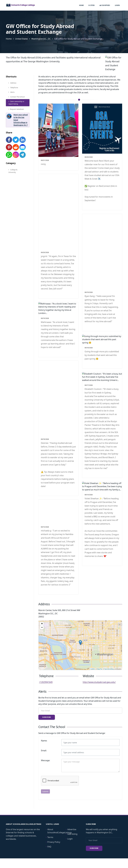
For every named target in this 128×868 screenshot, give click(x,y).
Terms (50, 837)
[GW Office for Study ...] (80, 642)
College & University (12, 170)
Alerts (12, 92)
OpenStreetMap (109, 669)
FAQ (49, 846)
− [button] (42, 627)
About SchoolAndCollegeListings (59, 831)
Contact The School (17, 97)
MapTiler (99, 669)
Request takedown (17, 109)
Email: (44, 750)
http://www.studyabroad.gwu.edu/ (99, 682)
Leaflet (92, 669)
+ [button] (42, 623)
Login (117, 5)
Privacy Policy (53, 842)
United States (21, 38)
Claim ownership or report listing (16, 102)
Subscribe (46, 717)
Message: (45, 760)
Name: (44, 740)
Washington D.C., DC (41, 38)
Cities (92, 5)
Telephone (14, 87)
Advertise (71, 829)
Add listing (72, 834)
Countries (105, 5)
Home (81, 5)
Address (13, 83)
